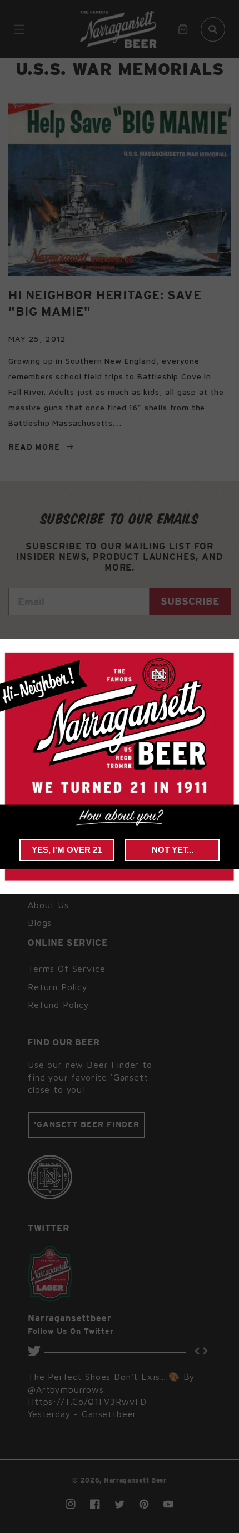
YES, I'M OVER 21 (67, 849)
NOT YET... (172, 849)
